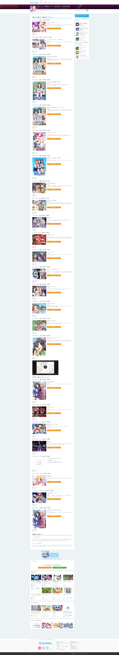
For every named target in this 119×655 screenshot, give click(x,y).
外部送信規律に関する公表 (74, 648)
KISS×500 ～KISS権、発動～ (52, 200)
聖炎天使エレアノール (50, 475)
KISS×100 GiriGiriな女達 (51, 183)
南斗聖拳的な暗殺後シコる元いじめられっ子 (57, 582)
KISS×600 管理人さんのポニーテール (53, 337)
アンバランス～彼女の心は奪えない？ (53, 269)
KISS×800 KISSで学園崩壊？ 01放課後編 (54, 157)
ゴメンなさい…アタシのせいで (52, 286)
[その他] (88, 10)
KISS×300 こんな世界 (50, 303)
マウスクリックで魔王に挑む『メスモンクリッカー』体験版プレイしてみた (36, 594)
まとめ (36, 639)
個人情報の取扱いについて (74, 647)
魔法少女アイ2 (49, 441)
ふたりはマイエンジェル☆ (51, 132)
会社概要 (58, 644)
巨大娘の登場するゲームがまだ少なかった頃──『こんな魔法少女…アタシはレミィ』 (47, 582)
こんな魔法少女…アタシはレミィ (52, 492)
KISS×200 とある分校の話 (51, 320)
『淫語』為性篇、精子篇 (67, 593)
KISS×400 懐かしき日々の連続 (52, 424)
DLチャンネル (34, 3)
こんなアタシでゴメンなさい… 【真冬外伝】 (55, 39)
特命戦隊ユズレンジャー (51, 234)
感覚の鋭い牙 (49, 217)
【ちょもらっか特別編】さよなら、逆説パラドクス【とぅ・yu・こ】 (36, 612)
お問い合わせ (58, 648)
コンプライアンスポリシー (74, 649)
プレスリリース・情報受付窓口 (61, 649)
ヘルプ (58, 647)
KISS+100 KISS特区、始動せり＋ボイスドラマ (55, 107)
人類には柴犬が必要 (56, 593)
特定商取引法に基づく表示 (74, 646)
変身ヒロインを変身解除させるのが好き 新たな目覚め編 (36, 582)
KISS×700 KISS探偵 (50, 381)
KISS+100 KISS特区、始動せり (52, 56)
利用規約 (58, 645)
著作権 (71, 644)
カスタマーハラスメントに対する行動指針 (62, 646)
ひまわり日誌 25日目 (67, 581)
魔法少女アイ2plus (50, 406)
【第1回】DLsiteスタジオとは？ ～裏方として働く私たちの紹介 (68, 612)
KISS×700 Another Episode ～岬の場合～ (54, 510)
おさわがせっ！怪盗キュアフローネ (53, 22)
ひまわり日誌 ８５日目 (46, 593)
